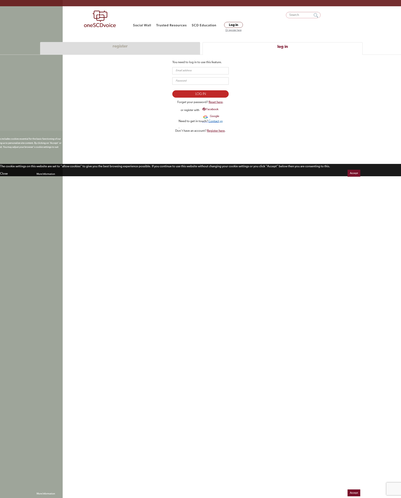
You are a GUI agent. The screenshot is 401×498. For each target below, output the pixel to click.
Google (214, 116)
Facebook (212, 109)
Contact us (215, 121)
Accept (354, 173)
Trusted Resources (171, 25)
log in (282, 47)
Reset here (216, 102)
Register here (216, 130)
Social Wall (142, 25)
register (120, 46)
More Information (46, 174)
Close (4, 173)
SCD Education (204, 25)
